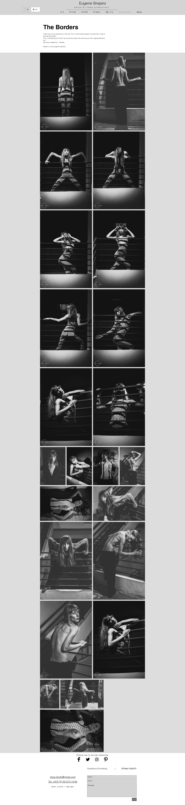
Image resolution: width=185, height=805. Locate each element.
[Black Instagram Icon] (96, 759)
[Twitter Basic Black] (87, 759)
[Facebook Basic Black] (78, 759)
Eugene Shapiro (92, 3)
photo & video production (91, 7)
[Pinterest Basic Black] (105, 759)
